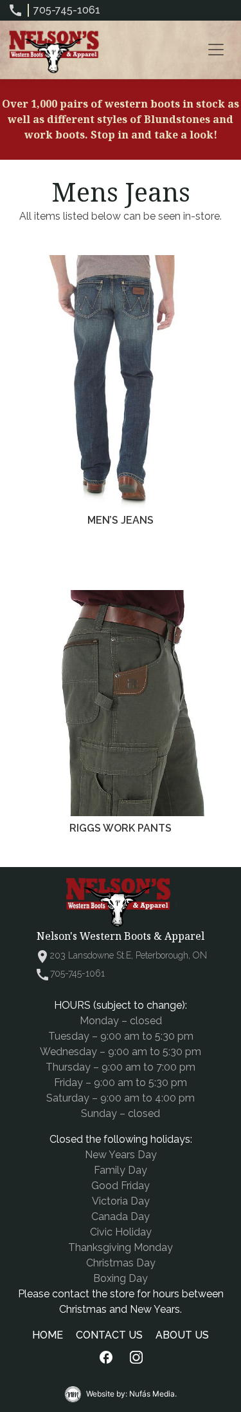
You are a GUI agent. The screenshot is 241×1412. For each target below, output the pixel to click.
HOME (47, 1335)
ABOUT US (182, 1335)
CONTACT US (109, 1335)
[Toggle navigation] (216, 49)
